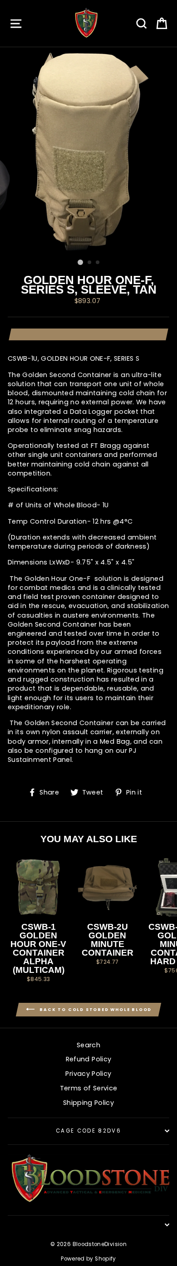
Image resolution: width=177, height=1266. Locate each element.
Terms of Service (89, 1088)
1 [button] (80, 262)
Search (88, 1045)
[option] (88, 151)
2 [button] (90, 262)
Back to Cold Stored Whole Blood (95, 1009)
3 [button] (98, 262)
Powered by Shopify (88, 1258)
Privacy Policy (88, 1073)
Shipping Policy (88, 1102)
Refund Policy (89, 1059)
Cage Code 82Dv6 (88, 1130)
